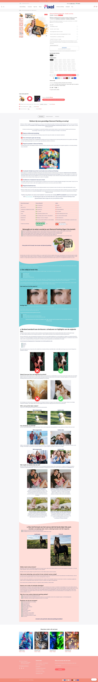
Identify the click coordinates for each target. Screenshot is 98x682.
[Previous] (25, 25)
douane (68, 84)
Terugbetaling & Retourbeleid (40, 668)
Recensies (57, 116)
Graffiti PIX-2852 (22, 650)
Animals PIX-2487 (37, 650)
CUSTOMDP (57, 84)
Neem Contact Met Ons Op (40, 664)
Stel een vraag (52, 80)
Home (20, 10)
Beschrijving (41, 116)
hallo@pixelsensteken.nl (26, 3)
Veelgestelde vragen (39, 673)
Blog (72, 6)
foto (50, 85)
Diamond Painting (22, 6)
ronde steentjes (56, 85)
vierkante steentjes (62, 85)
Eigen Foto (35, 6)
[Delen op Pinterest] (54, 87)
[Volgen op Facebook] (19, 668)
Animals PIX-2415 (53, 650)
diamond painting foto (62, 84)
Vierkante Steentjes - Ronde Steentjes (42, 663)
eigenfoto (77, 84)
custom (53, 84)
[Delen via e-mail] (56, 87)
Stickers (40, 6)
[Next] (46, 25)
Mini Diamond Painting (60, 6)
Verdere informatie (49, 116)
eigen (70, 84)
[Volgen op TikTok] (23, 668)
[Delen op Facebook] (50, 87)
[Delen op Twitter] (52, 87)
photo (52, 85)
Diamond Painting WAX (24, 106)
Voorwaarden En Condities (40, 671)
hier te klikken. (29, 196)
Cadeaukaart (68, 6)
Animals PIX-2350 (68, 650)
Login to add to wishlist (55, 89)
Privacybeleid (38, 666)
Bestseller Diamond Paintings (67, 82)
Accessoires (30, 6)
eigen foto (73, 84)
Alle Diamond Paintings (58, 82)
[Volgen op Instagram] (21, 668)
